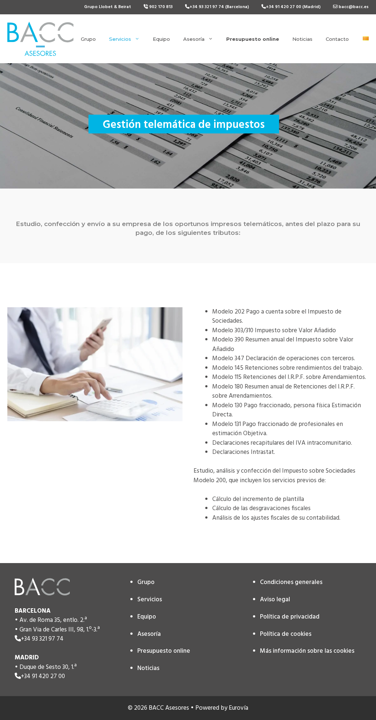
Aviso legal (275, 600)
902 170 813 (160, 7)
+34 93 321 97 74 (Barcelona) (219, 7)
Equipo (161, 39)
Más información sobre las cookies (307, 651)
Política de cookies (285, 634)
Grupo (88, 39)
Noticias (302, 39)
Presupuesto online (163, 651)
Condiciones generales (291, 582)
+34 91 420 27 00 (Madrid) (293, 7)
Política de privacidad (289, 617)
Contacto (337, 39)
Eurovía (238, 708)
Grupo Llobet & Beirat (107, 7)
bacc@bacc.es (353, 7)
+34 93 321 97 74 (42, 639)
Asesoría (194, 39)
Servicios (120, 39)
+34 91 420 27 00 (43, 676)
